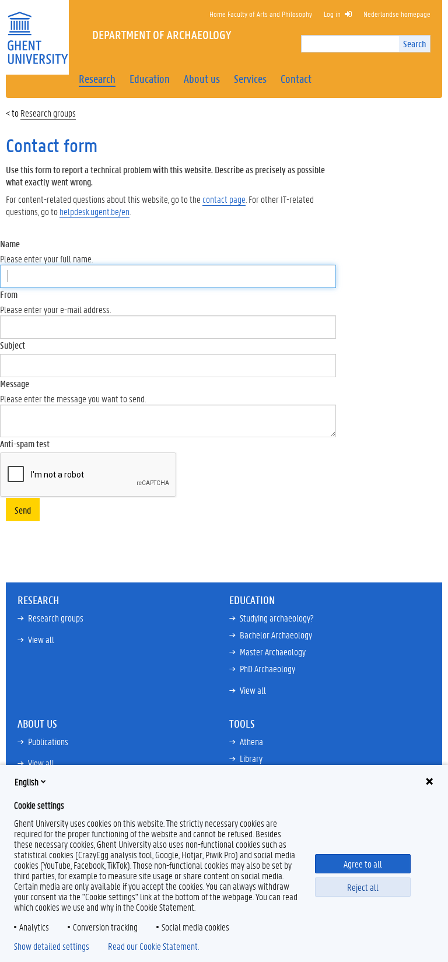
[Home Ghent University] (37, 30)
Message (14, 383)
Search (414, 43)
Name (10, 243)
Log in (332, 14)
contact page (224, 199)
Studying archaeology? (277, 618)
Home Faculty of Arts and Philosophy (260, 14)
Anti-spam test (25, 443)
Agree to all (363, 864)
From (9, 294)
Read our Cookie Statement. (153, 946)
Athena (251, 741)
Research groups (48, 113)
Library (251, 758)
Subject (12, 345)
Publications (48, 741)
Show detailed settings (51, 946)
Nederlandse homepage (396, 14)
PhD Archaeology (267, 668)
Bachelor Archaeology (276, 635)
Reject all (363, 887)
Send (23, 510)
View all (41, 639)
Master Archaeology (273, 651)
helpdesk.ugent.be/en (95, 211)
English (26, 781)
